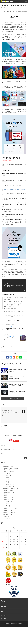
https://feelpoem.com (7, 324)
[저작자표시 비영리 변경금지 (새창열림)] (16, 346)
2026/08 (14, 528)
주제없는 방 (7, 519)
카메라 (8, 475)
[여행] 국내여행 (9, 497)
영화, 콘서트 (10, 484)
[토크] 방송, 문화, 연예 (11, 469)
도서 (8, 479)
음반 (8, 482)
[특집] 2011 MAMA (9, 495)
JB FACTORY (16, 624)
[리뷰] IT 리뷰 (9, 471)
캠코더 (8, 477)
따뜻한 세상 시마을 (7, 326)
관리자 (4, 615)
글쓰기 (4, 618)
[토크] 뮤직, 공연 (9, 490)
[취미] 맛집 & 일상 (9, 512)
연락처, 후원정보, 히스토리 (9, 449)
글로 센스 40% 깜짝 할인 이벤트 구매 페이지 (14, 189)
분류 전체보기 (8, 466)
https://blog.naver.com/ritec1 (9, 334)
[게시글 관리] (7, 347)
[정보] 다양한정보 (9, 493)
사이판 (8, 503)
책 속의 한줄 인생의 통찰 (8, 336)
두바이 (8, 506)
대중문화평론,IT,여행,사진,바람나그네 (10, 412)
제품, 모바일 (10, 473)
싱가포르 (9, 501)
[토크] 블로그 (8, 514)
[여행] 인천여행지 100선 (11, 508)
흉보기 (6, 516)
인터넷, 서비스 (10, 486)
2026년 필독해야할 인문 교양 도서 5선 (9, 338)
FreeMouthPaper (7, 410)
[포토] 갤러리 (8, 510)
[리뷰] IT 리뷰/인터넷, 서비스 (11, 11)
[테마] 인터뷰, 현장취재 (11, 488)
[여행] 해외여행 (9, 499)
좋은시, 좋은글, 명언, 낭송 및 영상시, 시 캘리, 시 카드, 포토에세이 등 (14, 329)
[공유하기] (5, 347)
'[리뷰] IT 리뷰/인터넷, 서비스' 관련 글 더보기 (12, 398)
